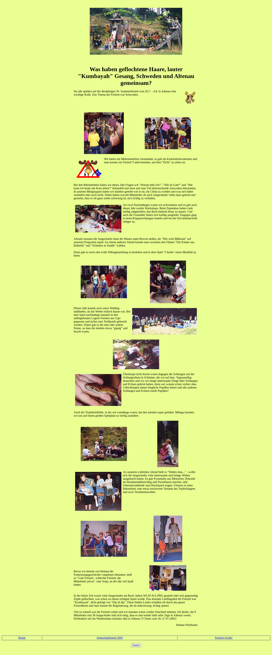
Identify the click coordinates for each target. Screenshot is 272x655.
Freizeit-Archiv (224, 637)
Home (22, 637)
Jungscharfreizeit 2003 (110, 637)
